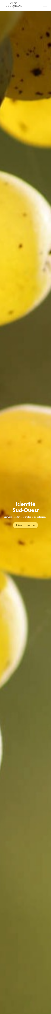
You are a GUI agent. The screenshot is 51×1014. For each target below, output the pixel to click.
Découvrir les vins (25, 525)
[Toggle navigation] (45, 5)
